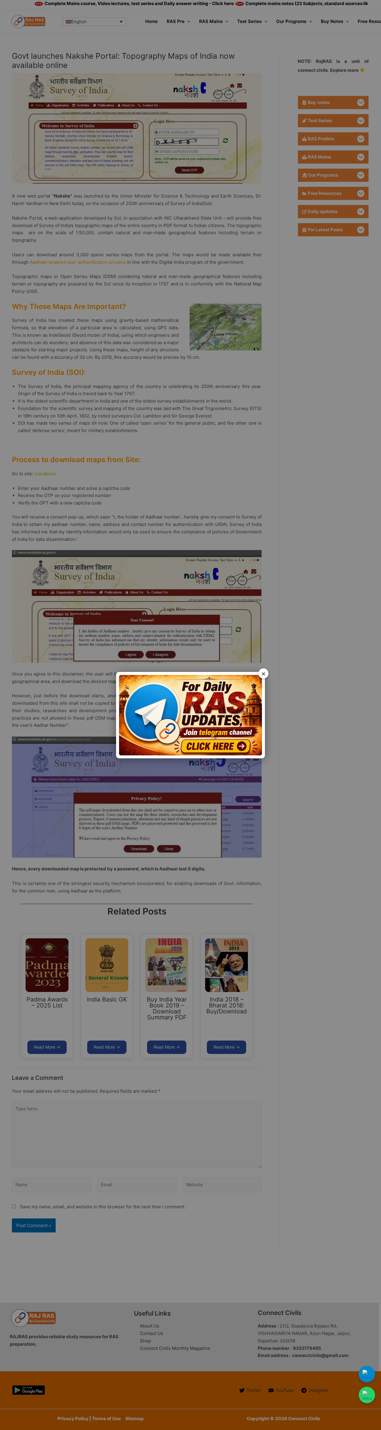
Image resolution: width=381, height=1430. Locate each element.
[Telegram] (367, 1374)
